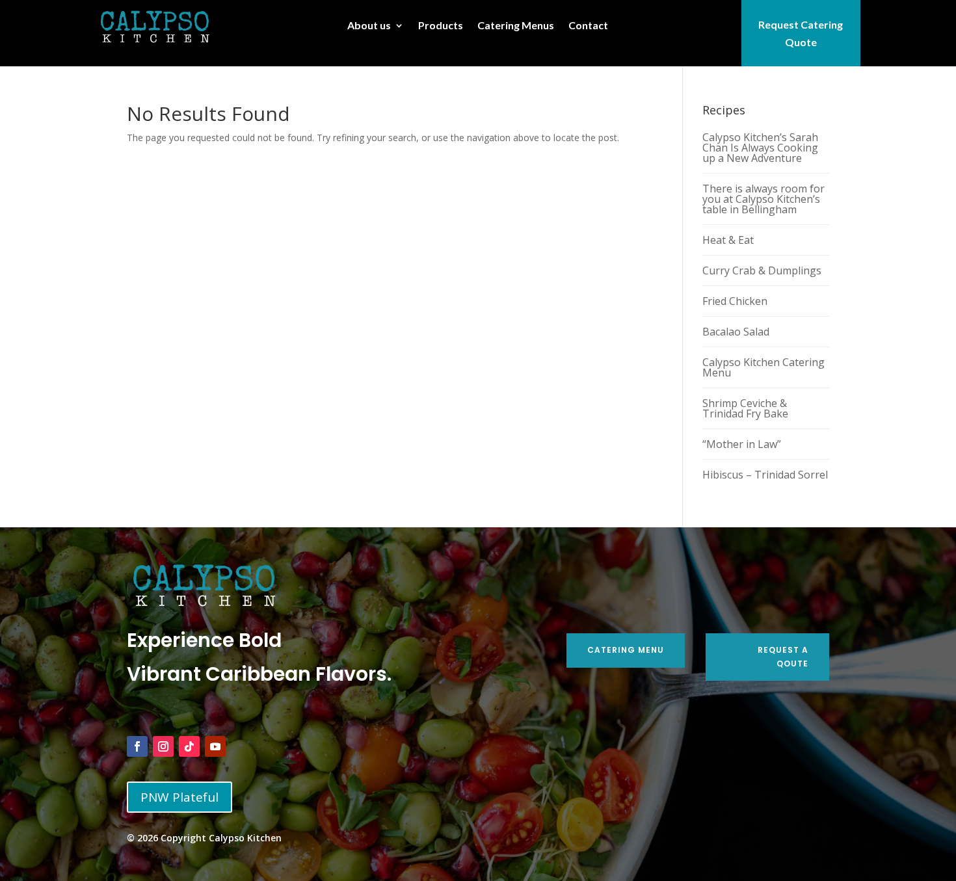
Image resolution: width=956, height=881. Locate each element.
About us (369, 26)
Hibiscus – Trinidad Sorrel (765, 474)
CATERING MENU (625, 649)
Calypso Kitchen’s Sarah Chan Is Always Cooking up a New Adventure (760, 147)
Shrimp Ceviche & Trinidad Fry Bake (745, 408)
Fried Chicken (734, 301)
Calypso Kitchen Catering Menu (763, 367)
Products (440, 26)
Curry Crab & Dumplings (761, 270)
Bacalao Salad (735, 331)
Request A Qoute (783, 656)
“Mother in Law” (741, 444)
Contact (588, 26)
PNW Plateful (179, 797)
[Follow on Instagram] (163, 746)
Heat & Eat (728, 240)
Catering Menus (515, 26)
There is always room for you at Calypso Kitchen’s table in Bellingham (763, 199)
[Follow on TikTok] (189, 746)
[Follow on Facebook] (137, 746)
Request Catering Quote (800, 33)
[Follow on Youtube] (215, 746)
